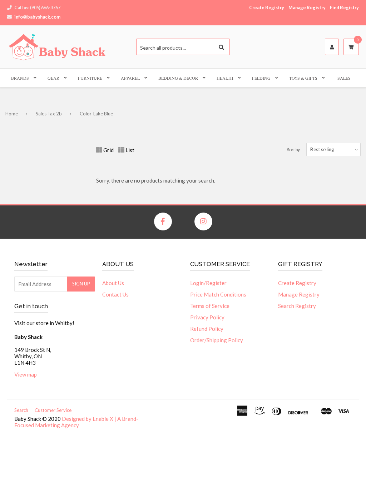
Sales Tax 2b (49, 113)
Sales (344, 78)
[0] (351, 47)
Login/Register (208, 283)
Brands (20, 78)
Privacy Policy (207, 317)
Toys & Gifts (303, 78)
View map (25, 374)
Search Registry (297, 306)
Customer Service (53, 410)
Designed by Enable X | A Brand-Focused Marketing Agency (76, 421)
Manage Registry (307, 7)
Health (225, 78)
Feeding (261, 78)
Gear (53, 78)
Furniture (90, 78)
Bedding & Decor (178, 78)
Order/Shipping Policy (216, 340)
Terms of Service (209, 306)
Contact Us (115, 294)
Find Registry (344, 7)
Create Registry (266, 7)
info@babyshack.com (37, 17)
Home (11, 113)
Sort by (293, 149)
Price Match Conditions (218, 294)
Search (21, 410)
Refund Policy (206, 328)
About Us (113, 283)
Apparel (130, 78)
